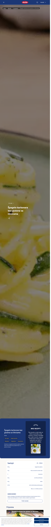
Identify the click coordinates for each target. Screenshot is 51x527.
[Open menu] (4, 2)
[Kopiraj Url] (9, 218)
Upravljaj (41, 524)
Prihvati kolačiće (41, 519)
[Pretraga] (37, 2)
